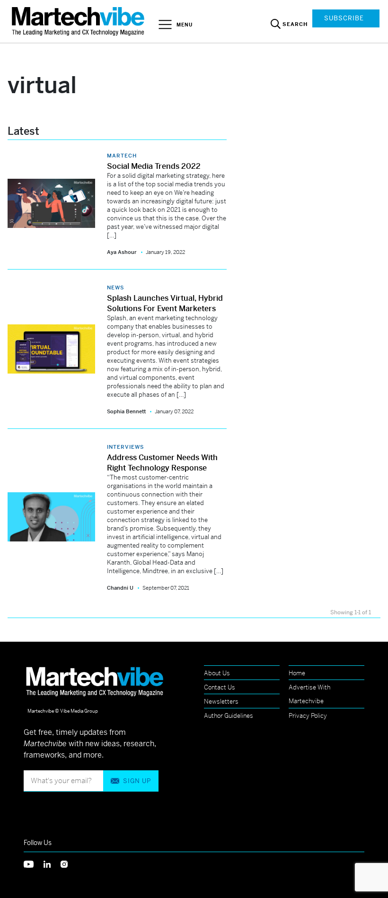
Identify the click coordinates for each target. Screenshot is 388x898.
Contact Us (219, 687)
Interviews (125, 447)
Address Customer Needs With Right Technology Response (162, 463)
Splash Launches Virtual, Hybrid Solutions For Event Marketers (165, 303)
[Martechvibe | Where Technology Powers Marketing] (79, 21)
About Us (217, 673)
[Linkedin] (52, 863)
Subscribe (344, 18)
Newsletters (221, 701)
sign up (137, 781)
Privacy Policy (308, 716)
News (115, 287)
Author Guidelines (228, 716)
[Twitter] (34, 863)
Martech (122, 155)
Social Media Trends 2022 (154, 166)
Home (297, 673)
